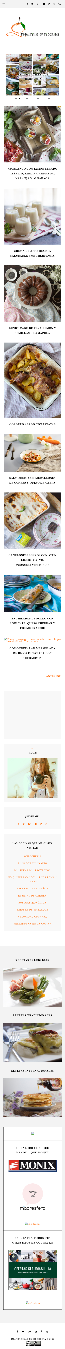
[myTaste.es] (33, 1303)
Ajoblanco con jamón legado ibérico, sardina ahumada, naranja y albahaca (32, 173)
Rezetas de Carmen (32, 895)
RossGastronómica (32, 902)
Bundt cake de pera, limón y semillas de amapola (32, 330)
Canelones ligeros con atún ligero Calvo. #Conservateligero (32, 560)
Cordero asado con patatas (32, 424)
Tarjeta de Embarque (32, 909)
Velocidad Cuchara (32, 916)
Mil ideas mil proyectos (32, 870)
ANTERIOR (53, 676)
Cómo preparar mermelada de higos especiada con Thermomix (32, 653)
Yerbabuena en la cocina (32, 923)
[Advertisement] (18, 715)
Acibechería (33, 856)
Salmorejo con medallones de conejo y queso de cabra (32, 480)
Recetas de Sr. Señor (32, 888)
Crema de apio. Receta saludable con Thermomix (32, 253)
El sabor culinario (32, 863)
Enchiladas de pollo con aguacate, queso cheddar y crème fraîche (32, 623)
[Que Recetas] (32, 1223)
